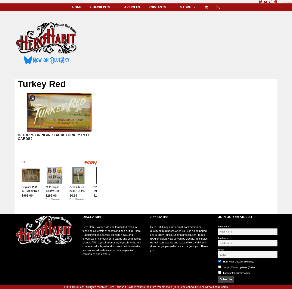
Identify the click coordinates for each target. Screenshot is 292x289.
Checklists (100, 7)
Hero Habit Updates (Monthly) (238, 261)
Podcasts (157, 7)
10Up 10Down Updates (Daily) (239, 267)
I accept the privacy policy (236, 273)
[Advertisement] (181, 43)
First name (223, 226)
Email (221, 249)
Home (77, 7)
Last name (223, 238)
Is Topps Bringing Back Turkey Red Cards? (53, 137)
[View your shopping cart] (206, 7)
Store (185, 7)
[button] (218, 7)
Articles (132, 7)
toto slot (19, 255)
